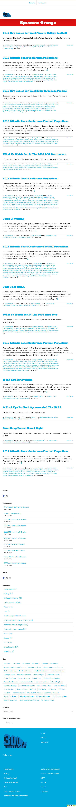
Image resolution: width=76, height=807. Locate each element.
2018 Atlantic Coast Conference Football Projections (35, 121)
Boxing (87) (8, 593)
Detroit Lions (36, 678)
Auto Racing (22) (10, 589)
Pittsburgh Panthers (29, 80)
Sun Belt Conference (50, 110)
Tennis (43, 787)
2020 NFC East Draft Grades (14, 551)
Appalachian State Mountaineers (20, 105)
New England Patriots (27, 686)
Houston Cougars (13, 108)
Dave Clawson (33, 199)
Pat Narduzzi (36, 206)
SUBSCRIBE (44, 742)
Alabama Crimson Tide (50, 664)
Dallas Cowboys (10, 678)
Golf (5, 787)
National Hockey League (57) (15, 629)
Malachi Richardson (13, 330)
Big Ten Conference (52, 105)
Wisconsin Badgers (19, 112)
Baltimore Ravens (10, 671)
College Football (40, 45)
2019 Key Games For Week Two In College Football (35, 33)
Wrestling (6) (9, 651)
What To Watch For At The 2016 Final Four (30, 314)
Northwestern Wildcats (9, 110)
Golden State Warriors (52, 678)
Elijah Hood (38, 269)
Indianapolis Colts (26, 682)
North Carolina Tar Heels (16, 80)
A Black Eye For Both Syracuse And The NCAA (32, 407)
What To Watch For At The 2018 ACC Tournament (34, 154)
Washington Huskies (25, 237)
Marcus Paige (23, 330)
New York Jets (9, 689)
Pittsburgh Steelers (43, 696)
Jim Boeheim (49, 235)
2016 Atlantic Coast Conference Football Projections (35, 246)
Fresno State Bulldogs (18, 106)
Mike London (11, 367)
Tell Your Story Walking (12, 513)
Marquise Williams (37, 365)
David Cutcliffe (51, 199)
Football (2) (8, 607)
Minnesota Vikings (10, 686)
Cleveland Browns (53, 675)
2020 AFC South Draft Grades (15, 519)
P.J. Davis (11, 274)
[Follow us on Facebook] (4, 496)
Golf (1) (7, 611)
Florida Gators (24, 47)
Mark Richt (25, 204)
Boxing (6, 773)
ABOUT (43, 738)
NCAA (33, 417)
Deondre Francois (8, 201)
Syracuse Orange (8, 48)
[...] (47, 70)
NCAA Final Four (23, 305)
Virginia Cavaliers (52, 80)
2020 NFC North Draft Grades (15, 538)
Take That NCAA (14, 287)
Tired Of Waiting (13, 218)
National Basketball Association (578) (18, 620)
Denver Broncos (24, 678)
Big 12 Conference (15, 328)
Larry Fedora (6, 204)
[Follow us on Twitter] (7, 496)
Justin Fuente (27, 202)
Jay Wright (44, 328)
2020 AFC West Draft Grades (15, 557)
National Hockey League (50, 773)
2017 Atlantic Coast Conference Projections (30, 178)
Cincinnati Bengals (24, 675)
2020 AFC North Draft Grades (15, 563)
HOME (43, 733)
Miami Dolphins (56, 682)
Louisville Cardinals (25, 78)
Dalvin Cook (39, 267)
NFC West (61, 689)
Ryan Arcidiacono (22, 332)
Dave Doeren (42, 199)
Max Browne (40, 204)
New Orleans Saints (44, 686)
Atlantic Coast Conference (38, 105)
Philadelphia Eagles (27, 696)
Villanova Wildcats (43, 332)
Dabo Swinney (24, 199)
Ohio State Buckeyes (34, 693)
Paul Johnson (44, 206)
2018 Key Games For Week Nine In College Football (35, 91)
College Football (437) (12, 602)
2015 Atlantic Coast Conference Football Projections (35, 343)
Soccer (43, 782)
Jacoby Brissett (7, 365)
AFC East (7, 664)
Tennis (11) (8, 642)
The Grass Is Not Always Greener (16, 507)
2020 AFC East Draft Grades (14, 544)
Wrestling (44, 791)
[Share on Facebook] (4, 578)
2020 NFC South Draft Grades (15, 532)
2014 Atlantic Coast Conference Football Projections (35, 451)
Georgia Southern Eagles (43, 106)
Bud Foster (13, 267)
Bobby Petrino (31, 197)
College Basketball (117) (13, 598)
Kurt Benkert (44, 202)
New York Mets (22, 689)
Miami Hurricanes (37, 78)
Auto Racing (9, 769)
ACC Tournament (52, 164)
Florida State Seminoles (50, 76)
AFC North (16, 664)
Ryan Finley (12, 208)
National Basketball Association (16, 796)
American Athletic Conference (15, 667)
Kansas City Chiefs (42, 682)
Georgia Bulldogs (30, 106)
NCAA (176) (8, 633)
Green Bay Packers (11, 682)
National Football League (50, 769)
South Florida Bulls (22, 110)
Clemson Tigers (15, 47)
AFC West (35, 664)
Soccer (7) (8, 638)
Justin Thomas (36, 202)
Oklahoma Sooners (52, 693)
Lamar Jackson (52, 202)
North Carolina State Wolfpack (44, 108)
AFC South (26, 664)
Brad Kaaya (36, 265)
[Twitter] (7, 760)
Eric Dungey (35, 201)
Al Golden (49, 360)
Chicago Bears (9, 675)
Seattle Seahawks (10, 700)
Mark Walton (32, 204)
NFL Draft (7, 693)
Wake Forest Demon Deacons (24, 82)
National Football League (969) (16, 625)
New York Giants (60, 686)
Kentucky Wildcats (34, 47)
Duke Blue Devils (38, 76)
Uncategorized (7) (11, 647)
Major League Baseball (12, 791)
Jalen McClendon (25, 270)
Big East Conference (27, 328)
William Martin (9, 45)
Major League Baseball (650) (15, 616)
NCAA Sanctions (13, 419)
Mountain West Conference (27, 108)
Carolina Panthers (57, 671)
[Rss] (14, 760)
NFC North (42, 689)
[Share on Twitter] (7, 578)
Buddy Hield (36, 328)
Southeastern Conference (47, 47)
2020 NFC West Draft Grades (15, 526)
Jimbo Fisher (19, 202)
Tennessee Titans (47, 700)
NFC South (52, 689)
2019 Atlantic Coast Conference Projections (30, 58)
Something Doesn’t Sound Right (23, 428)
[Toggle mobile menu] (72, 13)
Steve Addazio (20, 208)
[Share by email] (10, 578)
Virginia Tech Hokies (9, 82)
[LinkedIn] (11, 760)
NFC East (33, 689)
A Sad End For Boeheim (17, 379)
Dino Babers (17, 201)
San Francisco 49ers (60, 696)
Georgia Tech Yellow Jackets (11, 78)
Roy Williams (12, 332)
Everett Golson (23, 363)
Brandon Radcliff (45, 265)
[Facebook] (4, 760)
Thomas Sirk (11, 276)
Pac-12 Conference (11, 696)
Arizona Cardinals (34, 667)
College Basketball (37, 164)
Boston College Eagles (16, 76)
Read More (70, 45)
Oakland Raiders (19, 693)
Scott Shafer (18, 368)
